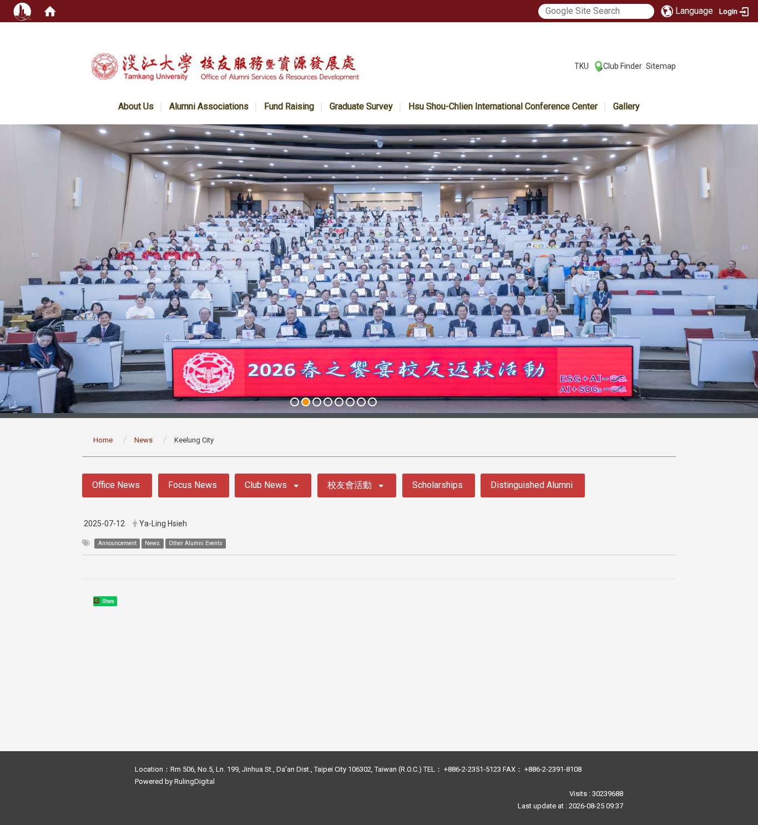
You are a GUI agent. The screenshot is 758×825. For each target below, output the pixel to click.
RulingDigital (194, 781)
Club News (266, 485)
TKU (581, 66)
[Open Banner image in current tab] (379, 269)
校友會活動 (349, 485)
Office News (116, 485)
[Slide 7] (361, 402)
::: (568, 65)
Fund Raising (289, 106)
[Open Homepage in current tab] (50, 11)
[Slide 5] (339, 402)
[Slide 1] (294, 402)
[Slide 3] (316, 402)
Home (103, 440)
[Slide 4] (328, 402)
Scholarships (437, 485)
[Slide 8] (372, 402)
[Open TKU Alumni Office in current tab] (224, 68)
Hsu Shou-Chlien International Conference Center (503, 106)
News (143, 440)
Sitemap (661, 66)
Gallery (626, 106)
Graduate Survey (361, 106)
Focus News (192, 485)
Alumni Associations (209, 106)
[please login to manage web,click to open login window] (22, 11)
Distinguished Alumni (532, 485)
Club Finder (622, 66)
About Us (136, 106)
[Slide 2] (305, 402)
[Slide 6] (350, 402)
